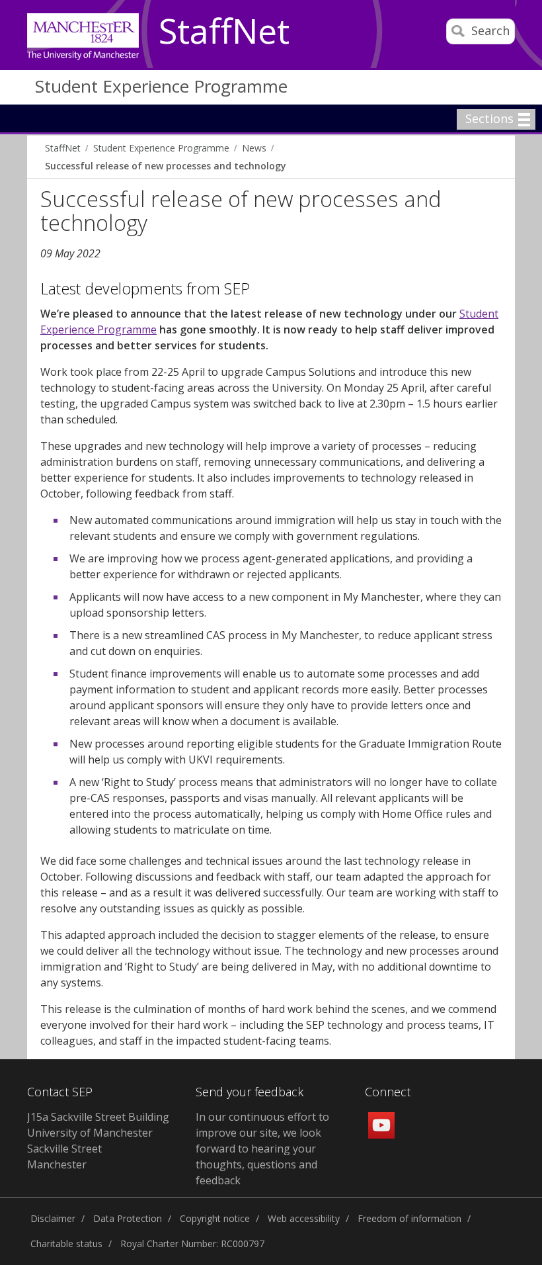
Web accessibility (304, 1218)
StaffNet (224, 32)
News (254, 148)
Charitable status (66, 1243)
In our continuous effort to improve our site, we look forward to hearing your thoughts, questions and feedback (262, 1149)
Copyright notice (215, 1218)
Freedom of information (409, 1218)
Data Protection (127, 1218)
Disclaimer (52, 1218)
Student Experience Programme (161, 86)
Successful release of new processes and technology (165, 165)
